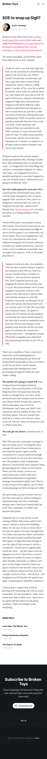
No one (18, 209)
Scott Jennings (19, 25)
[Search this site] (38, 4)
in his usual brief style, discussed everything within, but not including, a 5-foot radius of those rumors (23, 46)
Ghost (37, 738)
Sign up (23, 720)
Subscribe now (25, 705)
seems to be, (28, 209)
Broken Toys (10, 4)
